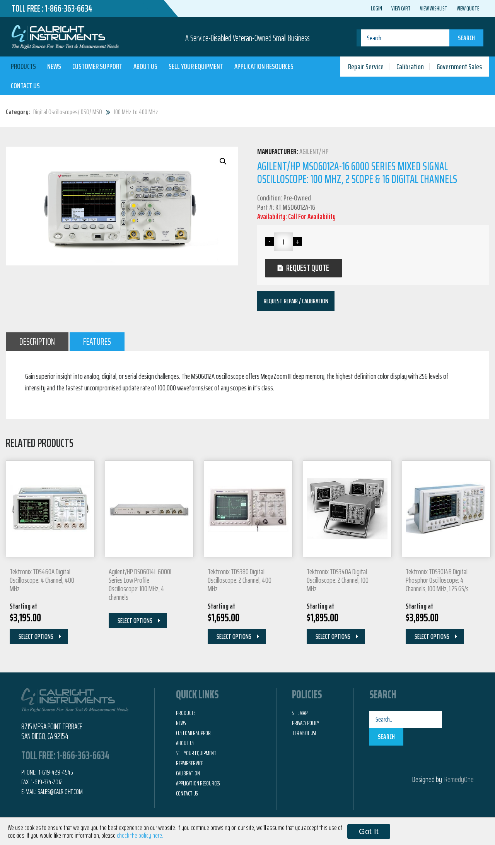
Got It (369, 831)
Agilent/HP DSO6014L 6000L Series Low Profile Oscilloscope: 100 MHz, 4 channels (140, 584)
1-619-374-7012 (47, 782)
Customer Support (97, 66)
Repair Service (366, 66)
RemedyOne (459, 779)
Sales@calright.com (60, 791)
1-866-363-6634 (68, 8)
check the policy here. (140, 835)
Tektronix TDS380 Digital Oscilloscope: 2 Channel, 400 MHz (239, 580)
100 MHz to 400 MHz (136, 111)
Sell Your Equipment (196, 66)
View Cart (401, 8)
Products (23, 66)
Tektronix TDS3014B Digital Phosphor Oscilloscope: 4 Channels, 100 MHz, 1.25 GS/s (437, 580)
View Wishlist (433, 8)
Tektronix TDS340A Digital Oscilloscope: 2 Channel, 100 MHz (338, 580)
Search (466, 37)
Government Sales (459, 66)
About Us (145, 66)
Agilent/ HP (314, 151)
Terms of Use (304, 733)
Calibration (410, 66)
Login (376, 8)
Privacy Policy (305, 723)
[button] (223, 161)
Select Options (36, 636)
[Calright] (65, 36)
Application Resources (264, 66)
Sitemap (299, 713)
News (54, 66)
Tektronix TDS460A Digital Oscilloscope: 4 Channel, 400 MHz (42, 580)
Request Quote (307, 268)
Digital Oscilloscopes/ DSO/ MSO (67, 111)
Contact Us (25, 85)
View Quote (468, 8)
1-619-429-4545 (55, 772)
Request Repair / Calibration (296, 301)
